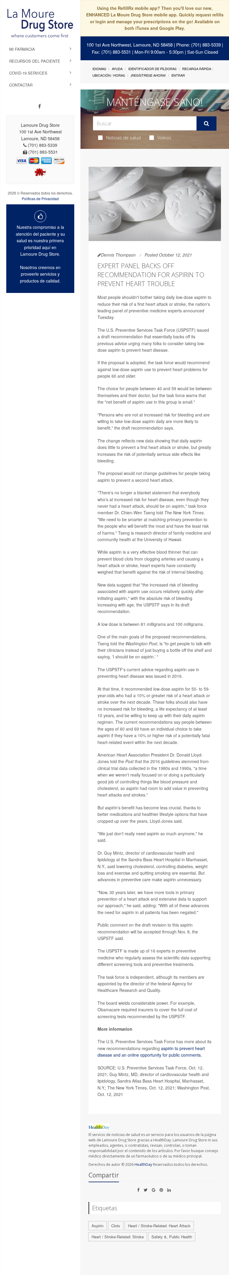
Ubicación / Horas (108, 75)
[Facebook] (39, 106)
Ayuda (117, 68)
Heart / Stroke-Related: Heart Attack (159, 1225)
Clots (115, 1225)
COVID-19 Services (28, 73)
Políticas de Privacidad (40, 198)
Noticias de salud (123, 138)
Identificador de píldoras (152, 68)
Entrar (178, 75)
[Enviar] (206, 123)
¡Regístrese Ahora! (148, 75)
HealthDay (143, 1164)
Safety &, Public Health (171, 1237)
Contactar (21, 85)
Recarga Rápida (196, 68)
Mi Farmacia (22, 49)
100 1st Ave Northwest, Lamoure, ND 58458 (129, 44)
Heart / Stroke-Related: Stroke (118, 1237)
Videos (164, 138)
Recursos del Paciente (34, 61)
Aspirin (97, 1225)
